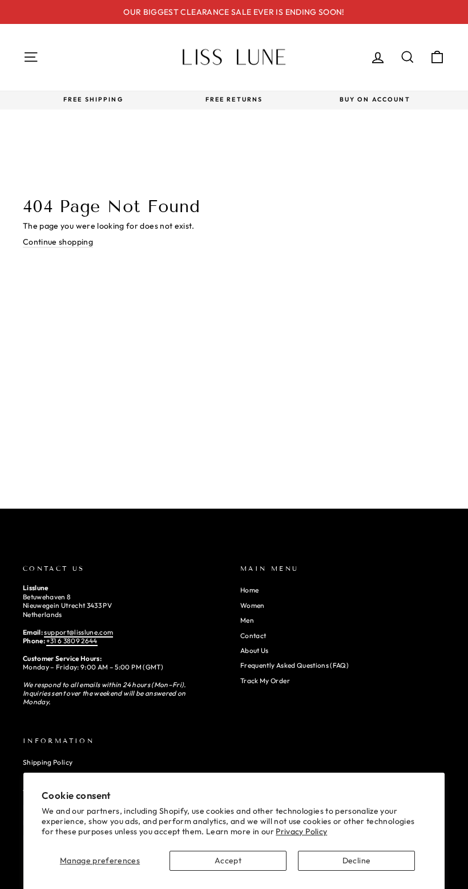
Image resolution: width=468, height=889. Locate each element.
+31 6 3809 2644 (71, 640)
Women (252, 605)
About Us (254, 650)
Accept (228, 860)
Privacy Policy (301, 831)
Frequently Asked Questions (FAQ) (294, 665)
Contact (253, 635)
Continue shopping (58, 242)
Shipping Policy (47, 762)
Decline (356, 860)
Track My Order (265, 680)
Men (247, 620)
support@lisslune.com (78, 632)
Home (249, 590)
